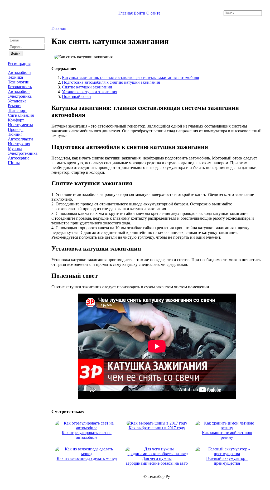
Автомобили (19, 72)
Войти (139, 13)
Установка (17, 101)
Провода (15, 129)
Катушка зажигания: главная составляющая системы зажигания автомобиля (130, 77)
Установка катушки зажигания (89, 91)
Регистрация (19, 63)
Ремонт (14, 105)
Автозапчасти (20, 139)
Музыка (15, 148)
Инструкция (19, 144)
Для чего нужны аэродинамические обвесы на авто (157, 460)
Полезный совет (76, 96)
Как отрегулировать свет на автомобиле (87, 435)
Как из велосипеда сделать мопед (87, 458)
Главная (125, 13)
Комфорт (16, 120)
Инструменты (20, 125)
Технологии (19, 82)
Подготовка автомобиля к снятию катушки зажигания (111, 82)
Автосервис (18, 158)
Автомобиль (19, 91)
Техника (15, 77)
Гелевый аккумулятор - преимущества (227, 460)
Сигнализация (21, 115)
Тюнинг (15, 134)
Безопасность (20, 86)
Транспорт (17, 110)
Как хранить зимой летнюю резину (227, 435)
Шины (14, 163)
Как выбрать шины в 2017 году (157, 428)
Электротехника (22, 153)
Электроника (20, 96)
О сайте (153, 13)
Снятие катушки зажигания (87, 87)
